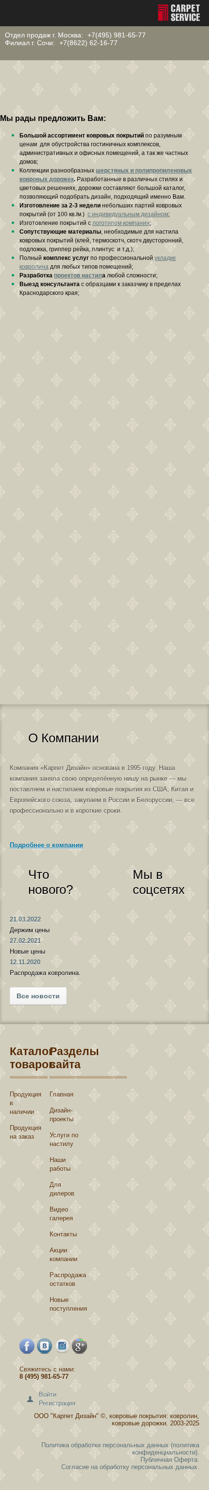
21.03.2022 (25, 919)
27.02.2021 (25, 940)
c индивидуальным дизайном (127, 214)
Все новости (38, 996)
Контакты (63, 1234)
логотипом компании (121, 223)
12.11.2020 (25, 962)
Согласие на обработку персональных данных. (130, 1467)
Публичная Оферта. (169, 1459)
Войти (47, 1394)
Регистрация (57, 1403)
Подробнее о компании (46, 845)
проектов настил (78, 275)
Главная (61, 1094)
